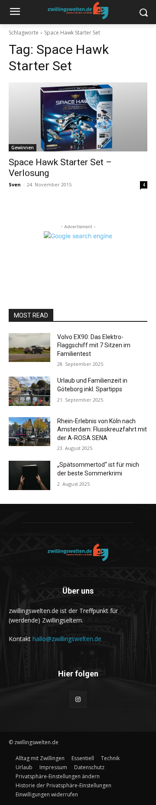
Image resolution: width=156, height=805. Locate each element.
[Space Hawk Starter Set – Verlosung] (78, 116)
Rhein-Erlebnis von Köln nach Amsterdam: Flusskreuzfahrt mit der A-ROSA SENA (102, 429)
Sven (15, 184)
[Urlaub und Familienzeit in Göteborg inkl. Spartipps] (29, 391)
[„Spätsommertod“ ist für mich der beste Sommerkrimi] (29, 475)
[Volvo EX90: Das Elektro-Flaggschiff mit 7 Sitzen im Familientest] (29, 347)
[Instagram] (77, 699)
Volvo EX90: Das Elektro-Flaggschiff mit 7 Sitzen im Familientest (93, 345)
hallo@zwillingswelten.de (66, 639)
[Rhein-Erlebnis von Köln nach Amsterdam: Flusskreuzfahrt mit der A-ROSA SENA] (29, 431)
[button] (58, 776)
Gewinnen (22, 148)
